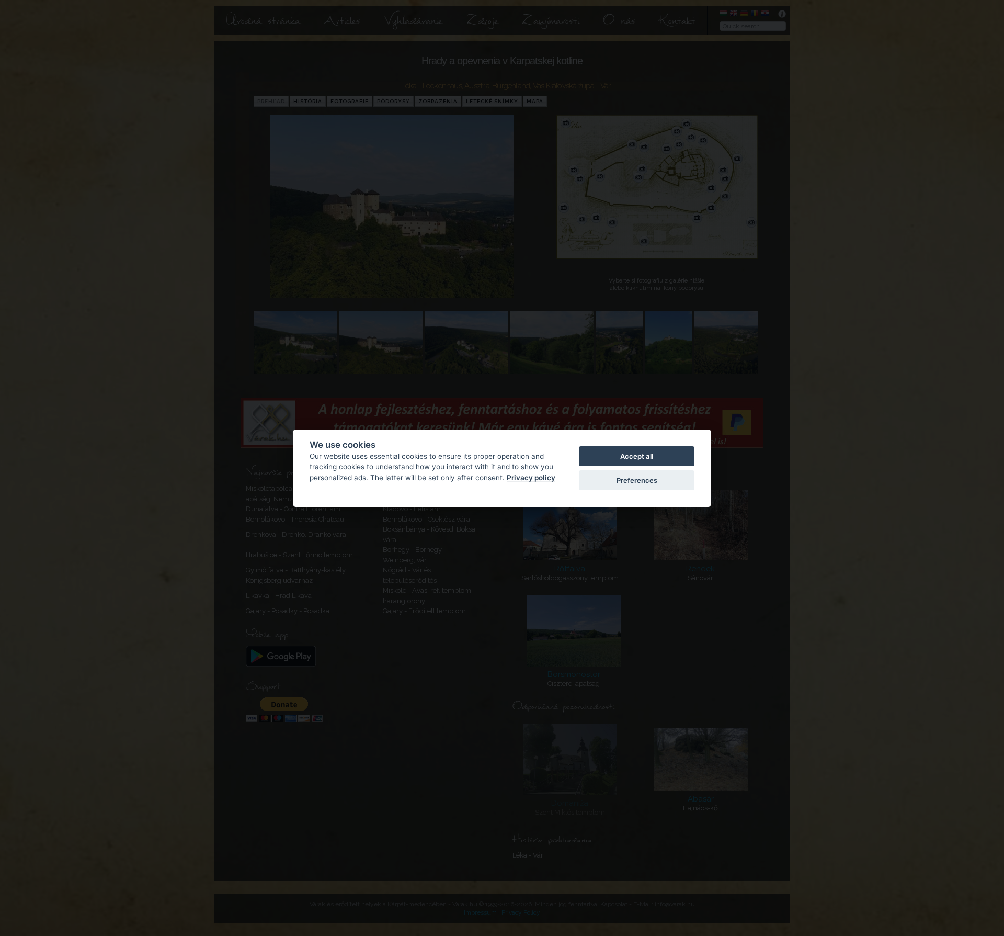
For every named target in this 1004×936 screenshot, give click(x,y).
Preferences (637, 480)
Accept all (636, 456)
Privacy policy (531, 477)
